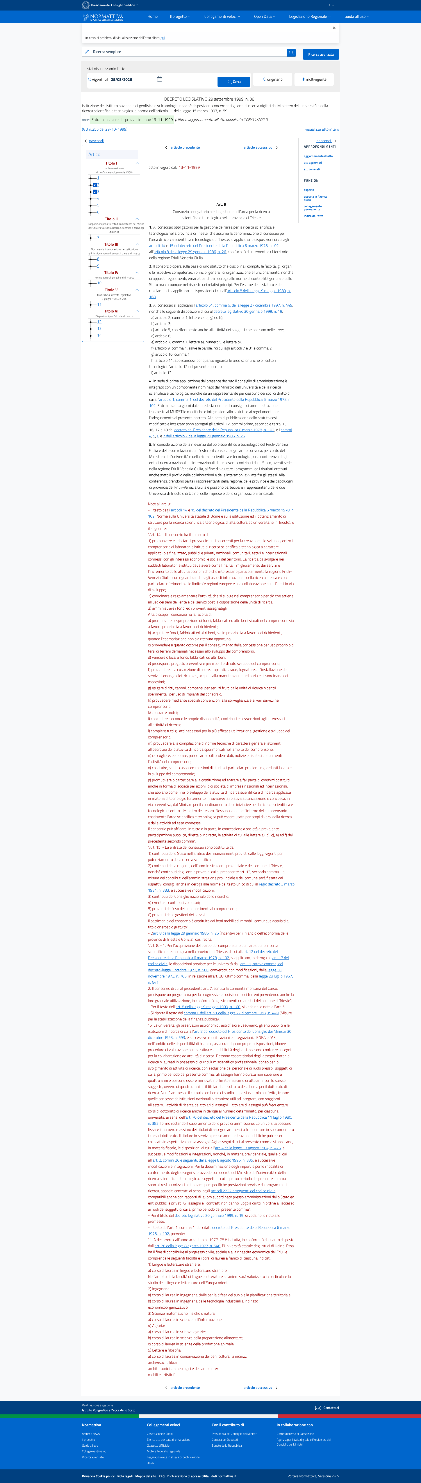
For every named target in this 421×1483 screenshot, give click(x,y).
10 (99, 283)
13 (99, 328)
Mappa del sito (146, 1476)
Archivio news (91, 1433)
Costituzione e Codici (160, 1433)
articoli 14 (157, 245)
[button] (159, 79)
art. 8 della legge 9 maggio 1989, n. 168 (208, 1007)
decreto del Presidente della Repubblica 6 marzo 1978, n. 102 (224, 430)
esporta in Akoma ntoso (315, 198)
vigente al (100, 79)
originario (274, 79)
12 (99, 322)
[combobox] (189, 52)
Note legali (125, 1476)
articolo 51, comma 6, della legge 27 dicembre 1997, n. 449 (244, 305)
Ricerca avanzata (321, 54)
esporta (309, 189)
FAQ (162, 1476)
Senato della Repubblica (227, 1445)
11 (99, 304)
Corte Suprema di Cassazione (295, 1433)
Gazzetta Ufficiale (158, 1445)
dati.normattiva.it (223, 1476)
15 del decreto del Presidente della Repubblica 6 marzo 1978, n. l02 (224, 245)
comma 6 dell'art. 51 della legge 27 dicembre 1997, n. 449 (231, 1013)
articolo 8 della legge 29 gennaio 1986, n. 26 (190, 252)
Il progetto (88, 1439)
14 (99, 335)
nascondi (96, 141)
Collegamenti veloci (94, 1451)
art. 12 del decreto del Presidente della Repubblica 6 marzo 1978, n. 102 (213, 955)
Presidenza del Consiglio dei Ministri (234, 1433)
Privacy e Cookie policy (98, 1476)
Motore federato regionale (163, 1451)
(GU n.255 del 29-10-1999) (104, 129)
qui (163, 37)
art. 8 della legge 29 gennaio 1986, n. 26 (186, 933)
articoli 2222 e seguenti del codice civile (243, 1191)
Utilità (151, 1463)
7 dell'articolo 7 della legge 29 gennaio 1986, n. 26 (204, 436)
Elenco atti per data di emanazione (168, 1439)
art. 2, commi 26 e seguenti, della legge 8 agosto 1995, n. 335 (203, 1160)
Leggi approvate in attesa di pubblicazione (173, 1457)
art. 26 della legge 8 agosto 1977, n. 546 (187, 1246)
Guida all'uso (90, 1445)
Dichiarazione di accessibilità (188, 1476)
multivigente (316, 79)
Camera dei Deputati (225, 1439)
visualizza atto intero (322, 129)
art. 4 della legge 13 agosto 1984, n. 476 (248, 1148)
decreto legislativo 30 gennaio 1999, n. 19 (248, 311)
